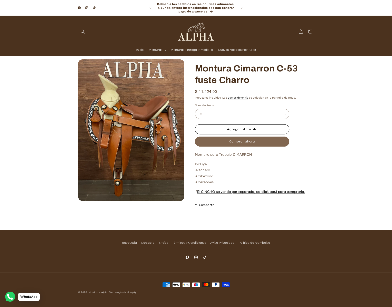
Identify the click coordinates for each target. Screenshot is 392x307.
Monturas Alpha (98, 292)
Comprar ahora (242, 141)
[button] (83, 31)
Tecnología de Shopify (122, 292)
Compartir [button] (206, 205)
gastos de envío (238, 98)
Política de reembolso (254, 242)
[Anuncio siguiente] (241, 8)
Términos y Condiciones (189, 242)
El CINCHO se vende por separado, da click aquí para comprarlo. (251, 192)
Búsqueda (129, 242)
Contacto (148, 242)
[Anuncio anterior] (150, 8)
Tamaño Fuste (204, 105)
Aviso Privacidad (222, 242)
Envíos (163, 242)
